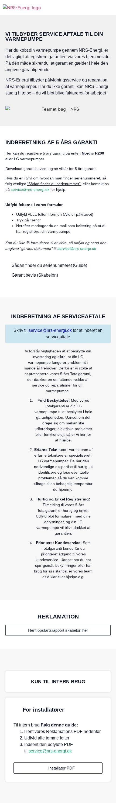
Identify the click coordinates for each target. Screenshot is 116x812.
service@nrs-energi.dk (30, 189)
